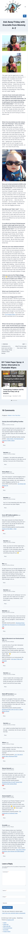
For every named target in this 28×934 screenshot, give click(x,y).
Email (4, 896)
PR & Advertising (7, 928)
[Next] (24, 385)
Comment (6, 872)
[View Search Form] (24, 16)
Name (5, 890)
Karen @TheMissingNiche (10, 515)
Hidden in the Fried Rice (14, 415)
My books (5, 929)
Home (4, 922)
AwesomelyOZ (6, 796)
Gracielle (4, 825)
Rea (3, 563)
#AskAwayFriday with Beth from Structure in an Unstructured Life (13, 624)
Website (5, 903)
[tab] (11, 400)
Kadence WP (10, 919)
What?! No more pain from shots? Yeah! (20, 346)
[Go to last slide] (4, 385)
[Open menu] (25, 7)
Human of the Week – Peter (9, 528)
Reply (4, 445)
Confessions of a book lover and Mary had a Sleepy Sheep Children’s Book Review (7, 349)
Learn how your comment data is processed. (13, 913)
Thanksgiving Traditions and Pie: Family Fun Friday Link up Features (13, 391)
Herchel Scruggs (7, 395)
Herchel (5, 452)
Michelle (4, 611)
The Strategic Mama (10, 314)
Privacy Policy (6, 931)
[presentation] (14, 379)
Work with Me (6, 926)
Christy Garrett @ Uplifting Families (12, 421)
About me (5, 924)
